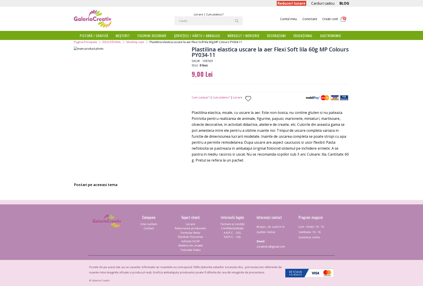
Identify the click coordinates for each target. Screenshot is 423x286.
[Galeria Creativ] (92, 19)
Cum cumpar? (201, 97)
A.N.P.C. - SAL (232, 237)
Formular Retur (191, 233)
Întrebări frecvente (190, 237)
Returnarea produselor (190, 228)
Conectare (309, 19)
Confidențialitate (232, 228)
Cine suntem (148, 224)
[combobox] (208, 20)
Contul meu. (288, 19)
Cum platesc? (215, 14)
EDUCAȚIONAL (111, 42)
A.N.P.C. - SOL (232, 233)
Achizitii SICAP (190, 241)
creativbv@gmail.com (271, 246)
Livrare (198, 14)
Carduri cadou (322, 3)
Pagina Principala (85, 42)
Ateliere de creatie (190, 245)
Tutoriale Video (190, 250)
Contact (149, 228)
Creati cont (330, 19)
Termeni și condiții (232, 224)
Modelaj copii (135, 42)
